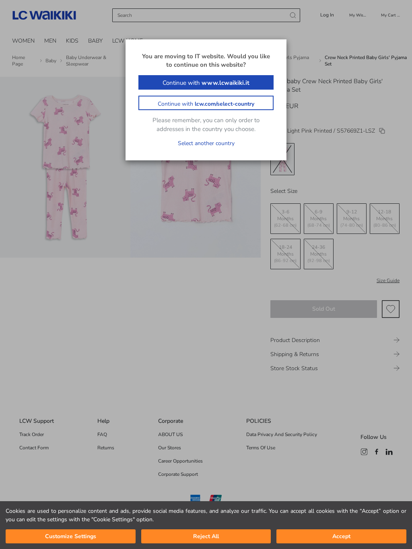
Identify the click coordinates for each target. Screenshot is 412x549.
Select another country (206, 143)
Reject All (206, 536)
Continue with (206, 83)
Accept (341, 536)
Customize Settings (70, 536)
